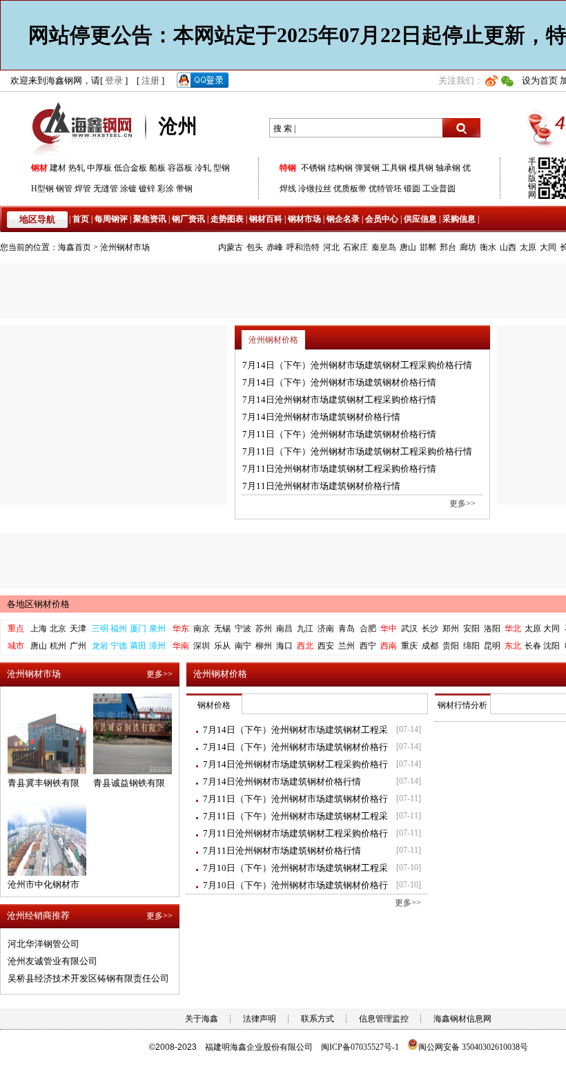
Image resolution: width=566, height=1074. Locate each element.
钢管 (64, 188)
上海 (38, 628)
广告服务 (114, 415)
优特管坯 (385, 188)
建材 (58, 168)
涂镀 (128, 188)
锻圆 (412, 188)
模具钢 (421, 168)
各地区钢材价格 (38, 604)
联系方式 (317, 1019)
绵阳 (471, 646)
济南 (326, 628)
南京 (201, 628)
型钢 (221, 168)
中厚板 (99, 168)
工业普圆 (439, 188)
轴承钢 (448, 168)
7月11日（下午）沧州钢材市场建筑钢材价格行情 (339, 434)
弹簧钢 (367, 168)
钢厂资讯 (188, 219)
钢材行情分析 (462, 705)
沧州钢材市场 (125, 247)
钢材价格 (214, 705)
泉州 (157, 628)
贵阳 (450, 646)
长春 (533, 646)
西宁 (368, 646)
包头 (254, 247)
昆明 (492, 646)
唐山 (408, 247)
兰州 (346, 646)
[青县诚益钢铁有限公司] (132, 771)
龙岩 (100, 646)
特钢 (288, 168)
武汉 (409, 628)
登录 (114, 80)
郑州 (450, 628)
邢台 (448, 247)
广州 (78, 646)
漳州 (157, 646)
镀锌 (147, 188)
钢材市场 (304, 219)
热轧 (76, 168)
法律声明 (259, 1019)
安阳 (471, 628)
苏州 (263, 628)
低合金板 (130, 168)
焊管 (83, 188)
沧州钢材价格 (273, 340)
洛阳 (492, 628)
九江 (305, 628)
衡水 (488, 247)
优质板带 (350, 188)
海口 (284, 646)
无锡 (222, 628)
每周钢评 (111, 219)
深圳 (201, 646)
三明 (100, 628)
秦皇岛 (383, 247)
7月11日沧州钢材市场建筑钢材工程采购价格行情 (339, 468)
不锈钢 (313, 168)
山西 (508, 247)
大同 (548, 247)
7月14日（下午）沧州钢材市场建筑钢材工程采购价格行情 (357, 365)
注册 (150, 80)
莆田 (138, 646)
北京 (58, 628)
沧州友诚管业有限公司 (52, 961)
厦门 (138, 628)
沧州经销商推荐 (38, 915)
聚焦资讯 (149, 219)
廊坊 (468, 247)
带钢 (184, 188)
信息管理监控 (384, 1019)
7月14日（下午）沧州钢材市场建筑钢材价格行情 (339, 382)
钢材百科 (265, 219)
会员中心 (381, 219)
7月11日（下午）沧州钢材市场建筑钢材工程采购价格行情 (357, 451)
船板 (157, 168)
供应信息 (420, 219)
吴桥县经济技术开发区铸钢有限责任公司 (88, 978)
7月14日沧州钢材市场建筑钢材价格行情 (321, 417)
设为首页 (540, 80)
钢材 (39, 168)
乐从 (222, 646)
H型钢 (42, 188)
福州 (118, 628)
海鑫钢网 (84, 128)
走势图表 (227, 219)
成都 (430, 646)
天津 (78, 628)
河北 (331, 247)
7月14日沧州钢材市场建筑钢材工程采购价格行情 (339, 399)
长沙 (430, 628)
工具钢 (394, 168)
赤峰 (274, 247)
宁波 (243, 628)
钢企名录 (343, 219)
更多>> (462, 503)
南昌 (284, 628)
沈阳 (551, 646)
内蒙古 (230, 247)
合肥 (368, 628)
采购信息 (459, 219)
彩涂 (165, 188)
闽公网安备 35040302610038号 (473, 1047)
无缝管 (105, 188)
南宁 (243, 646)
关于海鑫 (201, 1019)
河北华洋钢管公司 (43, 944)
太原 (528, 247)
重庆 (409, 646)
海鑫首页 (74, 247)
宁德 (118, 646)
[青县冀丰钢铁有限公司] (47, 771)
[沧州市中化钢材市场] (47, 872)
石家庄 (355, 247)
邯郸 (428, 247)
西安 (326, 646)
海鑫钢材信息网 (462, 1019)
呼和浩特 (303, 247)
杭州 (58, 646)
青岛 (346, 628)
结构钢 (340, 168)
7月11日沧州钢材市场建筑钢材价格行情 (321, 486)
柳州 (263, 646)
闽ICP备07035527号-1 (360, 1047)
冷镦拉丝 (314, 188)
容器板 (180, 168)
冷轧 (203, 168)
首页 (80, 219)
